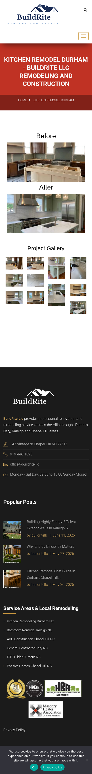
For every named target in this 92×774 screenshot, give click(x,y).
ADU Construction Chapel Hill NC (31, 639)
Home (22, 100)
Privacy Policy (14, 730)
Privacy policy (52, 767)
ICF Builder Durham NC (24, 657)
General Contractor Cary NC (27, 648)
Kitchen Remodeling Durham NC (30, 621)
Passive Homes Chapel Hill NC (29, 666)
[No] (86, 760)
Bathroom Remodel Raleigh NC (29, 630)
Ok (34, 767)
